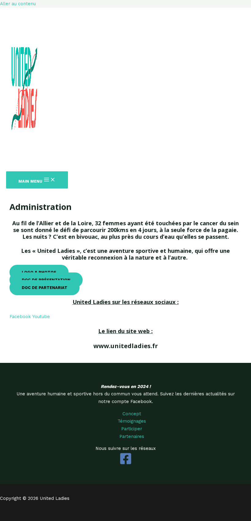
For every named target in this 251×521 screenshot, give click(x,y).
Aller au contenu (18, 3)
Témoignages (132, 421)
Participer (131, 429)
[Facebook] (125, 463)
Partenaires (131, 436)
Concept (131, 413)
